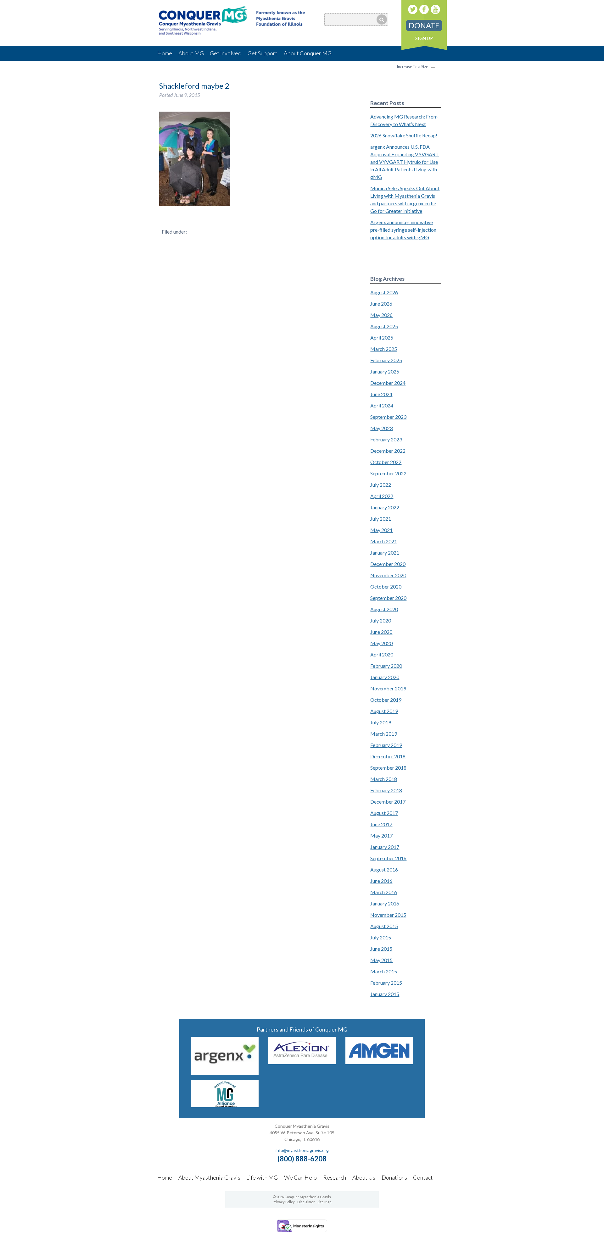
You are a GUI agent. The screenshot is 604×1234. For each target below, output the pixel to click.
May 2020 (381, 643)
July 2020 (380, 620)
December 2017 (387, 802)
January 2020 (384, 677)
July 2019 (380, 722)
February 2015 (386, 983)
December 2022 (387, 451)
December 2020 (387, 564)
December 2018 (387, 756)
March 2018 (383, 779)
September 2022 (388, 473)
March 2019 (383, 734)
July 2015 (380, 937)
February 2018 (386, 790)
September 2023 (388, 417)
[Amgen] (379, 1062)
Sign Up (424, 38)
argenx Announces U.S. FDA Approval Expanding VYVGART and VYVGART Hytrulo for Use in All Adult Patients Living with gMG (404, 162)
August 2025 (384, 326)
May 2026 (381, 315)
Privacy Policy (284, 1202)
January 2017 (384, 847)
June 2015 (381, 949)
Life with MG (262, 1177)
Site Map (324, 1202)
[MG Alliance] (225, 1105)
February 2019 (386, 745)
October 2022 (385, 462)
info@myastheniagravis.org (302, 1150)
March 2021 (383, 541)
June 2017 (381, 824)
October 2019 (385, 700)
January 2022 (384, 507)
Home (164, 53)
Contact (423, 1177)
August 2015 (384, 926)
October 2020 (385, 586)
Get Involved (225, 53)
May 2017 (381, 835)
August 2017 (384, 813)
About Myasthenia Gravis (209, 1177)
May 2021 (381, 530)
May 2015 (381, 960)
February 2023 (386, 439)
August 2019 (384, 711)
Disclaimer (306, 1202)
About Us (363, 1177)
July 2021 (380, 519)
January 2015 (384, 994)
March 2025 (383, 349)
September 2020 (388, 598)
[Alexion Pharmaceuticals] (302, 1062)
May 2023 (381, 428)
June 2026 (381, 304)
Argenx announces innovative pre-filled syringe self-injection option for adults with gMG (403, 229)
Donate (424, 25)
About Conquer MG (308, 53)
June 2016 (381, 881)
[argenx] (225, 1073)
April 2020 (381, 654)
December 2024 (387, 383)
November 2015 (388, 915)
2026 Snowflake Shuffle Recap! (403, 135)
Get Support (262, 53)
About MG (191, 53)
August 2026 (384, 292)
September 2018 (388, 768)
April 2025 (381, 337)
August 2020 (384, 609)
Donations (394, 1177)
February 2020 (386, 666)
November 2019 (388, 688)
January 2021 (384, 553)
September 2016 (388, 858)
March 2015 (383, 971)
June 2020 (381, 632)
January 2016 (384, 903)
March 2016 (383, 892)
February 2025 (386, 360)
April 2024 (381, 405)
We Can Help (300, 1177)
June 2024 (381, 394)
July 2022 (380, 485)
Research (334, 1177)
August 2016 (384, 869)
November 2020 (388, 575)
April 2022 (381, 496)
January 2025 (384, 371)
